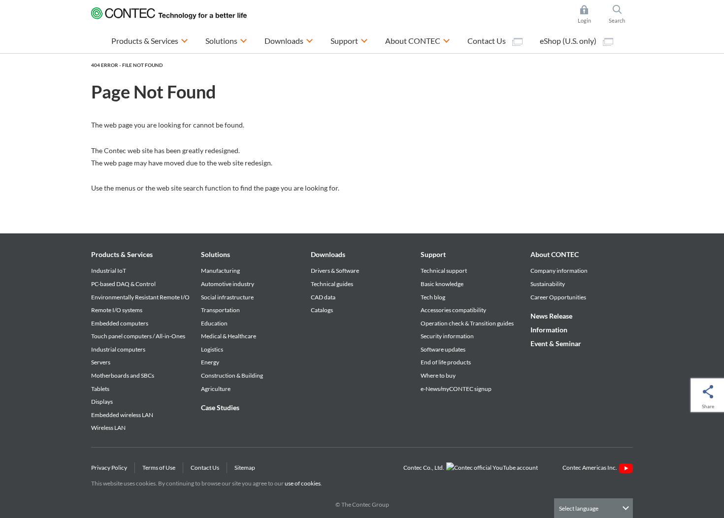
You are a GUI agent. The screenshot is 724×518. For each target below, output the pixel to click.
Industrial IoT (108, 270)
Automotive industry (227, 284)
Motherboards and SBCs (122, 375)
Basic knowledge (442, 284)
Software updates (443, 349)
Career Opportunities (558, 297)
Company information (559, 270)
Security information (447, 336)
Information (548, 329)
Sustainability (547, 284)
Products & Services (122, 254)
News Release (551, 316)
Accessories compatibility (453, 310)
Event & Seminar (555, 343)
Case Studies (220, 407)
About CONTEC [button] (417, 40)
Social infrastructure (227, 297)
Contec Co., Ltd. (424, 467)
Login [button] (589, 15)
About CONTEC (554, 254)
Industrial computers (118, 349)
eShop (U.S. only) (569, 40)
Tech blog (433, 297)
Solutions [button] (226, 40)
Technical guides (332, 284)
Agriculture (215, 388)
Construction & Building (232, 375)
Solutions (215, 254)
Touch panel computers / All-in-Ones (138, 336)
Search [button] (621, 15)
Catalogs (322, 310)
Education (214, 323)
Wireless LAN (108, 427)
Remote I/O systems (116, 310)
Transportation (220, 310)
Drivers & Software (335, 270)
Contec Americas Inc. (590, 467)
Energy (210, 362)
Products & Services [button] (149, 40)
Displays (102, 401)
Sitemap (244, 467)
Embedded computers (119, 323)
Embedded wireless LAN (122, 415)
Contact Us (487, 40)
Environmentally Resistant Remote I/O (140, 297)
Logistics (212, 349)
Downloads (328, 254)
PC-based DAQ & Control (123, 284)
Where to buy (438, 375)
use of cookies (303, 483)
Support (433, 254)
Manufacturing (220, 270)
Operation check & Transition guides (467, 323)
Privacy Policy (109, 467)
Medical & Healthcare (228, 336)
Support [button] (349, 40)
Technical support (444, 270)
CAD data (323, 297)
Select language (578, 508)
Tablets (100, 388)
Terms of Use (158, 467)
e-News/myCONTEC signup (456, 388)
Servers (100, 362)
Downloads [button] (288, 40)
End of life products (446, 362)
